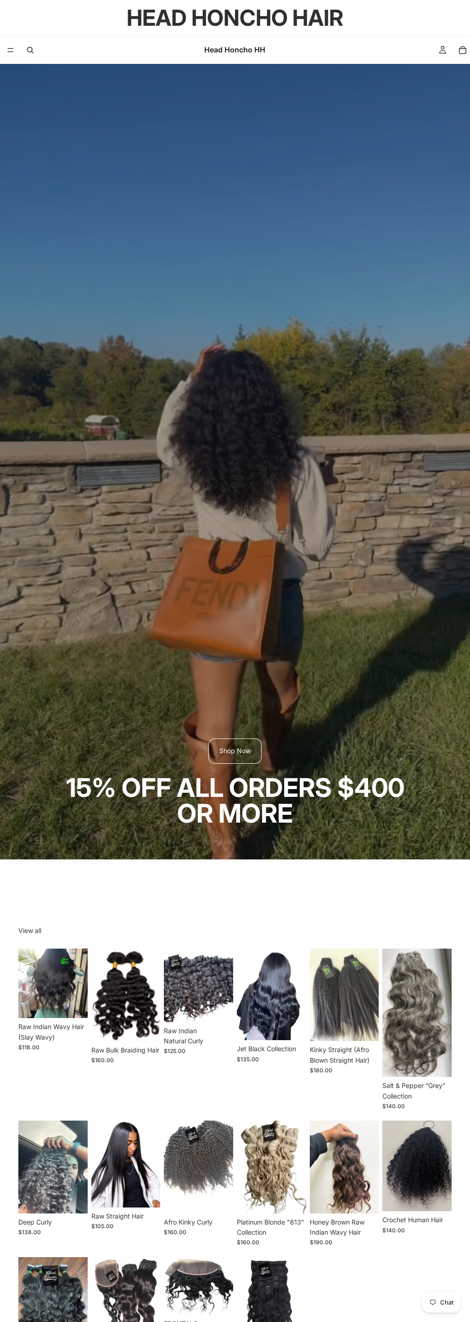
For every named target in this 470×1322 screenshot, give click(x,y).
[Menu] (10, 50)
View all (29, 930)
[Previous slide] (28, 983)
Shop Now (235, 751)
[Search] (30, 50)
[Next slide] (77, 983)
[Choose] (73, 1004)
